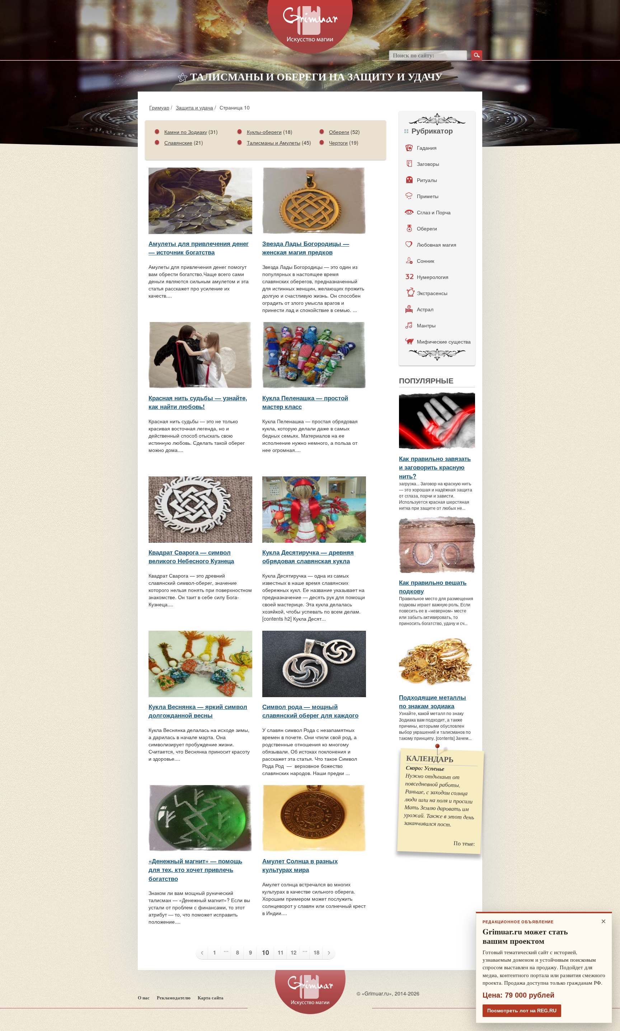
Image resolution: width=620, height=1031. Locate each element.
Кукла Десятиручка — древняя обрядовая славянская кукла (308, 556)
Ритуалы (427, 179)
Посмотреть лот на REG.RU (521, 1010)
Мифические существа (444, 341)
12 (293, 952)
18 (316, 952)
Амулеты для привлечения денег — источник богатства (199, 247)
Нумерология (432, 276)
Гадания (427, 147)
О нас (144, 997)
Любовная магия (436, 244)
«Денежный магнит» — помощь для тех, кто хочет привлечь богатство (195, 870)
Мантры (426, 325)
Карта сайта (211, 997)
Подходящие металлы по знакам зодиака (432, 701)
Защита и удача (194, 107)
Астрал (425, 309)
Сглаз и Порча (434, 212)
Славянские (178, 142)
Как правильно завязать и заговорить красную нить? (435, 467)
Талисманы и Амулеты (273, 142)
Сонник (425, 260)
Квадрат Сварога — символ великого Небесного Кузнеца (191, 556)
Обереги (339, 131)
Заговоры (428, 163)
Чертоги (338, 142)
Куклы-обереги (264, 131)
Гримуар (159, 107)
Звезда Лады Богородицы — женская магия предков (305, 247)
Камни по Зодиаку (185, 131)
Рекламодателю (174, 997)
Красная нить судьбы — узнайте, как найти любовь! (198, 402)
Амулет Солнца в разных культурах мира (300, 865)
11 (280, 952)
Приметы (427, 196)
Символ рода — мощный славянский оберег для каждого (310, 710)
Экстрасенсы (432, 293)
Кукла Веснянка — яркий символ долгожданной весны (198, 710)
